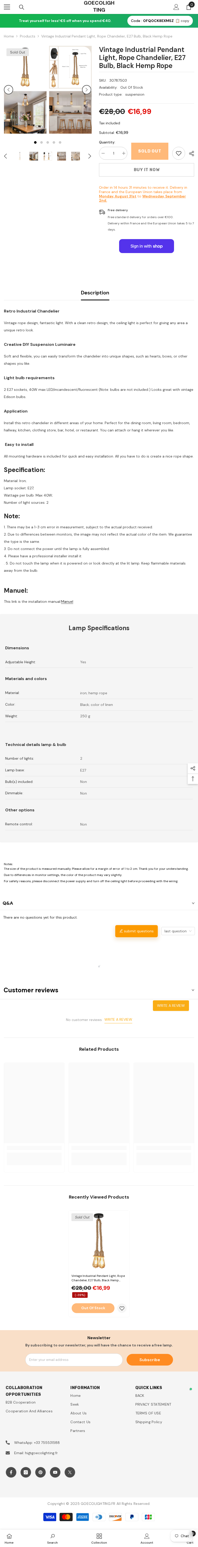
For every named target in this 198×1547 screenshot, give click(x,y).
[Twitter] (69, 1472)
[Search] (22, 7)
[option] (25, 90)
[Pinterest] (40, 1472)
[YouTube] (55, 1472)
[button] (8, 89)
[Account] (176, 7)
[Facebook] (11, 1472)
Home (9, 36)
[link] (178, 153)
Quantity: (107, 142)
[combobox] (178, 931)
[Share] (189, 153)
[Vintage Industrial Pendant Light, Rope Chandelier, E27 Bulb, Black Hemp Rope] (99, 1241)
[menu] (7, 7)
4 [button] (54, 142)
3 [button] (47, 142)
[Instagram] (25, 1472)
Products (27, 36)
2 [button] (41, 142)
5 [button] (60, 142)
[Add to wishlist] (122, 1308)
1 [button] (35, 142)
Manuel (67, 601)
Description (95, 292)
